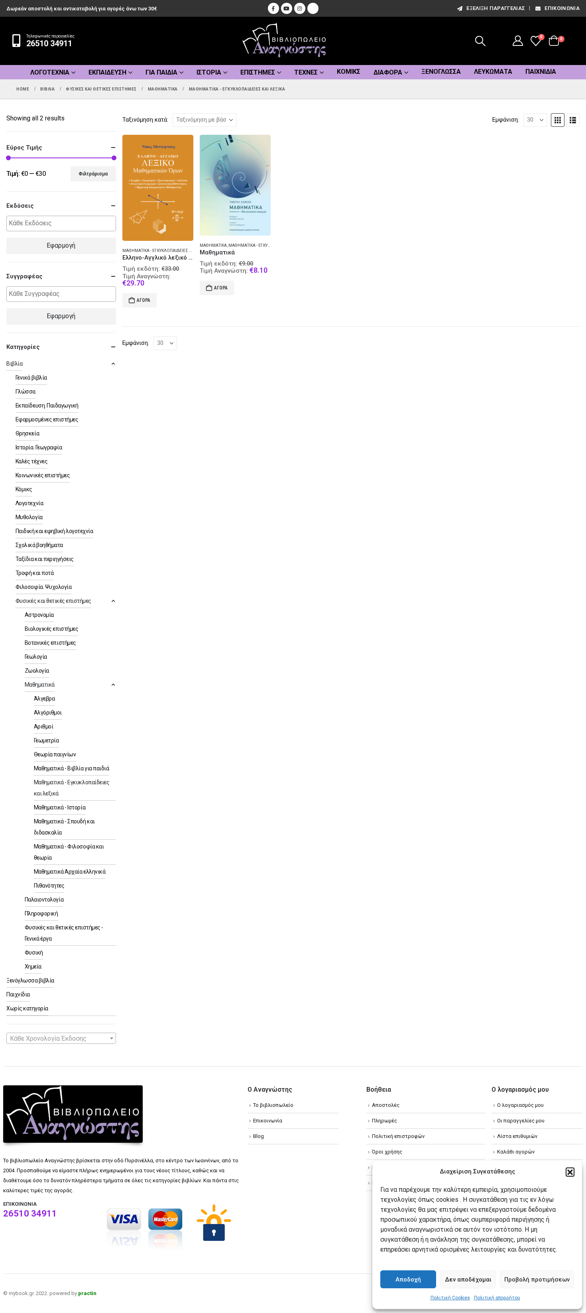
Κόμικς (348, 71)
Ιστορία (209, 72)
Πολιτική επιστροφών (398, 1136)
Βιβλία (14, 363)
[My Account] (518, 40)
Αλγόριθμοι (48, 712)
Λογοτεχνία (49, 72)
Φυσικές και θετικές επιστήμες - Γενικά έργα (64, 933)
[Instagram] (299, 8)
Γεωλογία (36, 657)
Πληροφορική (41, 913)
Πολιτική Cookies (450, 1298)
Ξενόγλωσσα (441, 71)
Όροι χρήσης (387, 1152)
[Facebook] (273, 8)
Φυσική (34, 952)
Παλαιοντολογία (44, 899)
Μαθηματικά (213, 245)
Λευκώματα (493, 71)
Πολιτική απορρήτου (497, 1298)
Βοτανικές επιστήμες (50, 643)
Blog (258, 1136)
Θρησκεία (27, 433)
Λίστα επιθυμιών (517, 1136)
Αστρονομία (39, 615)
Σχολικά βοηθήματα (39, 545)
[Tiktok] (313, 8)
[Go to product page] (157, 188)
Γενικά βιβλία (31, 377)
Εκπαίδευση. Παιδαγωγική (47, 405)
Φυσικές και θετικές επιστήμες (53, 601)
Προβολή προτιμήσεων (537, 1279)
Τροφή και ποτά (34, 573)
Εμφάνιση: (505, 119)
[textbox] (63, 223)
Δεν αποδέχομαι (468, 1279)
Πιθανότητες (49, 885)
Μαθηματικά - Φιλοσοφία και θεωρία (69, 852)
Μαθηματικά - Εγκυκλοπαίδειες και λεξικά (166, 250)
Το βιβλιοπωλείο (273, 1105)
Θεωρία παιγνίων (55, 754)
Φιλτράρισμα (93, 174)
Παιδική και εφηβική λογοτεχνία (54, 531)
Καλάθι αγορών (516, 1152)
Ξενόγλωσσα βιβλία (30, 980)
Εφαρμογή (61, 245)
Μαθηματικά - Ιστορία (59, 807)
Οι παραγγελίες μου (521, 1121)
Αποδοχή (408, 1279)
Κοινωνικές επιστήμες (43, 475)
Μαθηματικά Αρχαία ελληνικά (70, 871)
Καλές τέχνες (31, 461)
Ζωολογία (37, 670)
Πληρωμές (384, 1121)
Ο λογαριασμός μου (520, 1105)
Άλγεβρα (44, 698)
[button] (570, 1172)
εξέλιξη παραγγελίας (495, 8)
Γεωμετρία (46, 740)
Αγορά (143, 300)
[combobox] (61, 1038)
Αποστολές (385, 1105)
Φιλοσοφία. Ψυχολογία (43, 587)
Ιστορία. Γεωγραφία (39, 447)
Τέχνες (306, 72)
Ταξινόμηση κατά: (145, 119)
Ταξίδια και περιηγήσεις (45, 559)
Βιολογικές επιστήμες (51, 629)
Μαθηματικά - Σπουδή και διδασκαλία (64, 827)
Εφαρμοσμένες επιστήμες (47, 419)
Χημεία (33, 966)
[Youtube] (286, 8)
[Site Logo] (284, 41)
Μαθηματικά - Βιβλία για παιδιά (71, 768)
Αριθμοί (43, 726)
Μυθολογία (29, 517)
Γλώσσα (25, 391)
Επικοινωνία (562, 8)
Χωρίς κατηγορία (27, 1008)
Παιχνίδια (540, 71)
